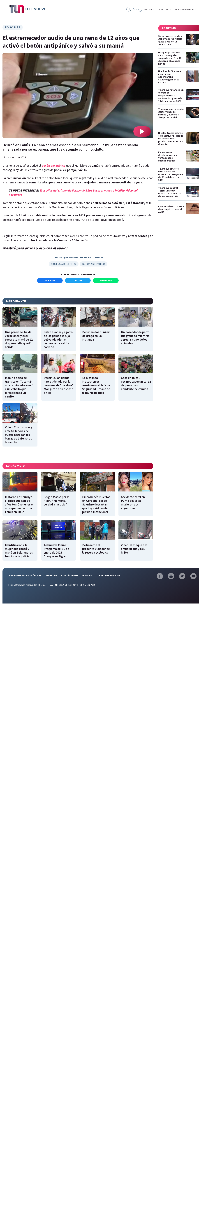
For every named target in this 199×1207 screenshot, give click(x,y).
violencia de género (63, 263)
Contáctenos (69, 575)
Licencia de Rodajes (107, 575)
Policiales (12, 27)
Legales (87, 575)
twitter (78, 280)
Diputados (149, 9)
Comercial (51, 575)
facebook (49, 280)
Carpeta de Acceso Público (24, 575)
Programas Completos (185, 9)
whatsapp (106, 280)
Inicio (160, 9)
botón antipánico (93, 263)
